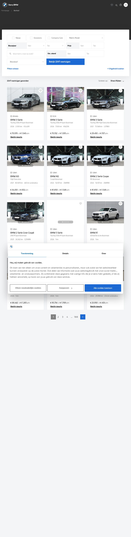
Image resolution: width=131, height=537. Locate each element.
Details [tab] (65, 253)
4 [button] (67, 316)
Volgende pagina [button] (82, 316)
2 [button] (58, 316)
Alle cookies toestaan (103, 288)
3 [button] (62, 316)
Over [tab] (104, 253)
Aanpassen (64, 288)
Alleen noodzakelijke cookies (28, 288)
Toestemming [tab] (27, 253)
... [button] (71, 316)
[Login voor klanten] (120, 5)
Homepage (5, 10)
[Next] (32, 109)
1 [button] (53, 316)
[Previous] (19, 109)
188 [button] (76, 316)
